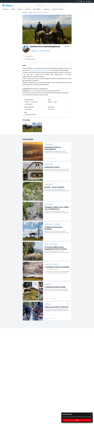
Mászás (46, 244)
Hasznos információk (57, 9)
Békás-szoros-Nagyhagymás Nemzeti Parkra (39, 70)
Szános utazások (48, 264)
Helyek (30, 12)
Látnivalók (27, 9)
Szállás (13, 9)
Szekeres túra (34, 50)
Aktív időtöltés (37, 9)
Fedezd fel (6, 9)
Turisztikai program (45, 50)
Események (46, 9)
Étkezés (20, 9)
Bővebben (47, 323)
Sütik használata (88, 416)
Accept (77, 420)
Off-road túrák (57, 224)
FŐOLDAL (26, 12)
